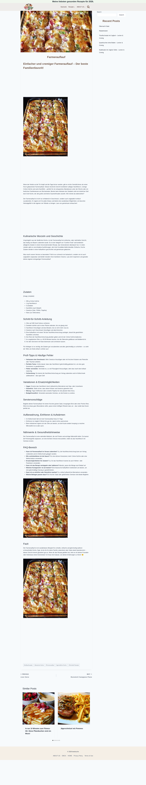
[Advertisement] (56, 84)
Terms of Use (89, 756)
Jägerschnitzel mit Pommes (72, 728)
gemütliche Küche (61, 665)
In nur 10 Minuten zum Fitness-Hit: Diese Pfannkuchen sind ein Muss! (38, 731)
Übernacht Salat (104, 26)
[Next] (87, 716)
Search (99, 12)
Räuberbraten (103, 31)
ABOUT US (56, 756)
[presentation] (38, 708)
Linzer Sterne (25, 676)
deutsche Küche (39, 665)
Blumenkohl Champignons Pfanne (81, 676)
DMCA (64, 756)
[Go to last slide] (25, 716)
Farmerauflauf (50, 665)
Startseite (64, 7)
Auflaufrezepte (28, 665)
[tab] (52, 740)
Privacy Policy (78, 756)
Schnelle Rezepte (74, 665)
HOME (70, 756)
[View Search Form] (88, 7)
